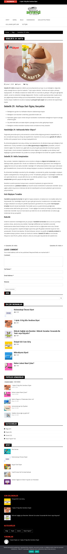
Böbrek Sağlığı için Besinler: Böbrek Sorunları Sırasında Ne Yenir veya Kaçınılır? (37, 332)
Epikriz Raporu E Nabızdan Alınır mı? (23, 399)
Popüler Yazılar (9, 382)
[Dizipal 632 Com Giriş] (9, 345)
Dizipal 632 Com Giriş (22, 342)
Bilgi (21, 20)
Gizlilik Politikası (44, 20)
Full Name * (7, 269)
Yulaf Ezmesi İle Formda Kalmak (21, 472)
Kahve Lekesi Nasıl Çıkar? (24, 363)
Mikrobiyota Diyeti (21, 352)
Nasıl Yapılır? (10, 439)
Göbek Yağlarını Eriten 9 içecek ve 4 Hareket (25, 480)
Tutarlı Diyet (13, 540)
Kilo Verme (15, 449)
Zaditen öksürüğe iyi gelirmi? (20, 413)
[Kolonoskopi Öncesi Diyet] (9, 313)
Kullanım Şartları (12, 24)
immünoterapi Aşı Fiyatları (20, 406)
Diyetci (19, 84)
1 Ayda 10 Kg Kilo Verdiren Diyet (28, 1)
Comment (7, 255)
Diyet (7, 20)
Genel (15, 20)
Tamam (31, 551)
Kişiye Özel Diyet (17, 464)
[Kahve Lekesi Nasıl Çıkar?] (9, 367)
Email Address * (9, 275)
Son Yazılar (17, 382)
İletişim (24, 24)
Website (6, 282)
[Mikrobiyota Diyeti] (9, 356)
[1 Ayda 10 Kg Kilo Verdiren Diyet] (9, 324)
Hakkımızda (31, 20)
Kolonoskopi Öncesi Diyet (24, 310)
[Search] (61, 298)
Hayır (37, 551)
